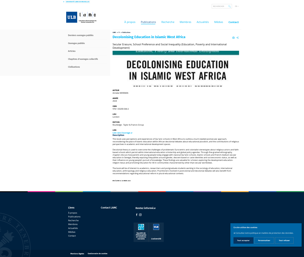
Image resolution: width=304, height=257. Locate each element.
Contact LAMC (109, 207)
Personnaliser (264, 240)
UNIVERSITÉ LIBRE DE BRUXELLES (77, 2)
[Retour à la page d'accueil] (86, 16)
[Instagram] (140, 215)
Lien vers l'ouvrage (121, 132)
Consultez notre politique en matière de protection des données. (264, 233)
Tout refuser (284, 240)
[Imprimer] (233, 37)
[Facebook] (136, 215)
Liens (71, 207)
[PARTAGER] (237, 37)
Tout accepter (243, 240)
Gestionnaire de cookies (97, 254)
